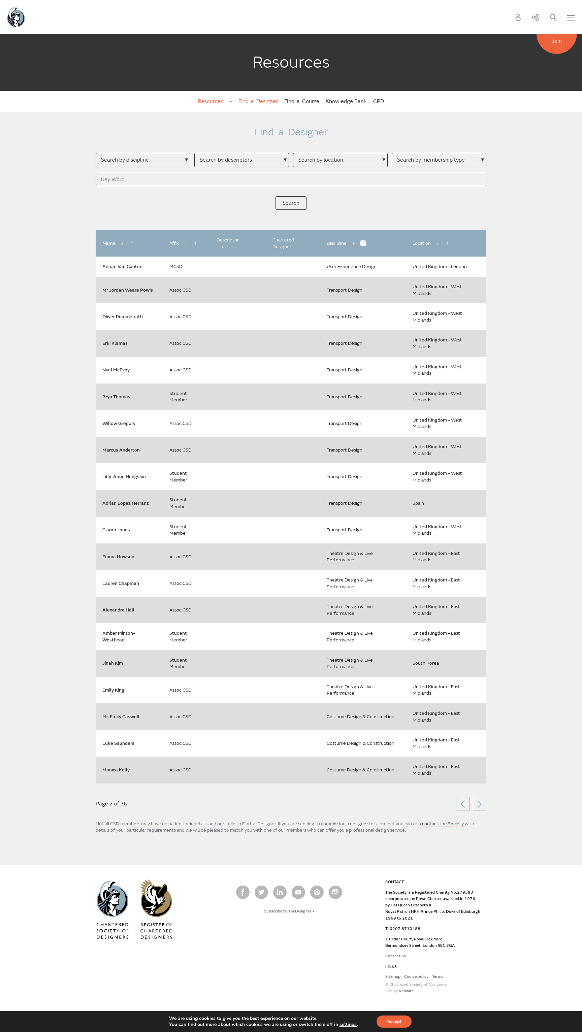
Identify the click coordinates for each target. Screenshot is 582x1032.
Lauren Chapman (120, 583)
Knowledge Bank (346, 101)
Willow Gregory (118, 423)
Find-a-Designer (258, 101)
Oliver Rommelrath (122, 317)
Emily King (113, 690)
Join (557, 41)
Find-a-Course (301, 101)
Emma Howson (118, 557)
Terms (437, 976)
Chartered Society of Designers (16, 17)
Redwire (406, 991)
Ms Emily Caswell (120, 717)
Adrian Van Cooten (122, 266)
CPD (378, 101)
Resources (211, 101)
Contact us (395, 956)
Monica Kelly (116, 770)
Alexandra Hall (118, 610)
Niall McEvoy (116, 370)
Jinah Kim (112, 663)
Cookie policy (416, 976)
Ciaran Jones (116, 530)
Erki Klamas (115, 343)
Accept (394, 1021)
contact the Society (443, 824)
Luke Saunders (118, 743)
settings (348, 1025)
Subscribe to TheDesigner (288, 911)
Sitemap (392, 976)
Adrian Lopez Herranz (125, 503)
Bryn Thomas (116, 397)
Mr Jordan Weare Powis (127, 290)
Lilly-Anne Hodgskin (124, 476)
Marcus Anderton (121, 450)
